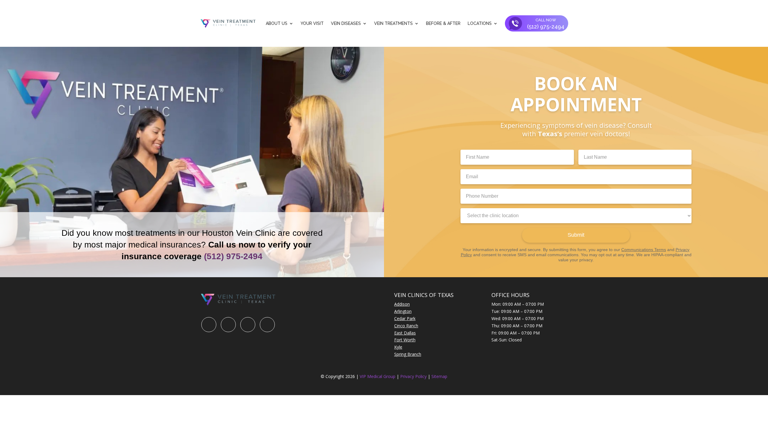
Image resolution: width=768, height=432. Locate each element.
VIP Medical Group (378, 376)
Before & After (443, 23)
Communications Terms (643, 249)
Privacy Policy (414, 376)
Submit (576, 235)
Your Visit (312, 23)
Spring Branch (407, 354)
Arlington (403, 311)
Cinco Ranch (406, 325)
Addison (402, 304)
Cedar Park (405, 318)
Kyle (398, 347)
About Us (276, 23)
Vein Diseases (346, 23)
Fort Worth (405, 340)
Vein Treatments (393, 23)
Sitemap (439, 376)
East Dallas (405, 333)
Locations (480, 23)
